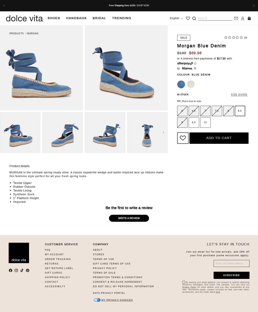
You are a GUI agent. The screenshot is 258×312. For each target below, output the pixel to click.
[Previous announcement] (4, 5)
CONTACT (51, 281)
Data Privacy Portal (109, 293)
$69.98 (195, 53)
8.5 (240, 110)
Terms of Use (103, 259)
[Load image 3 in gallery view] (105, 132)
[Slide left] (4, 132)
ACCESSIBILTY (55, 286)
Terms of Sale (104, 272)
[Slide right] (163, 132)
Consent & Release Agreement (117, 281)
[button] (54, 18)
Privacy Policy (105, 268)
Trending (121, 18)
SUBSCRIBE (231, 275)
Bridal (99, 18)
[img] (194, 18)
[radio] (182, 111)
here (218, 292)
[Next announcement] (254, 5)
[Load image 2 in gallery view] (62, 132)
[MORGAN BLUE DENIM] (181, 84)
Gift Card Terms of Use (112, 263)
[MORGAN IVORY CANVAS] (191, 84)
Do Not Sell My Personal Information (123, 286)
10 (205, 122)
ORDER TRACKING (58, 259)
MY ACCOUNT (54, 254)
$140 (181, 53)
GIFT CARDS (53, 272)
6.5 (194, 110)
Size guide (239, 94)
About (98, 249)
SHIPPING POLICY (57, 277)
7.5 (217, 110)
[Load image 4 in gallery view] (147, 132)
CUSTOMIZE (117, 300)
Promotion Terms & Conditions (118, 277)
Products (16, 33)
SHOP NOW (143, 5)
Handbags (76, 18)
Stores (98, 254)
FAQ (47, 249)
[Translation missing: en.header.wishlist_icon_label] (188, 18)
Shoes (54, 18)
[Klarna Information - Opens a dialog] (187, 68)
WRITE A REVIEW (129, 218)
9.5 (194, 122)
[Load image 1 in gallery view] (20, 132)
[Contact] (236, 18)
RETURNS (52, 263)
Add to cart (219, 138)
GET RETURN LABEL (59, 268)
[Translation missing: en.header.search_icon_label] (194, 18)
